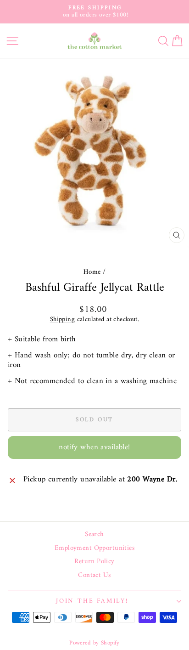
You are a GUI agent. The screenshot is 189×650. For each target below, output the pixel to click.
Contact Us (94, 576)
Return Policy (94, 562)
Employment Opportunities (94, 548)
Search (94, 535)
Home (92, 272)
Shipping (62, 319)
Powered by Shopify (94, 643)
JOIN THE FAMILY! (92, 601)
